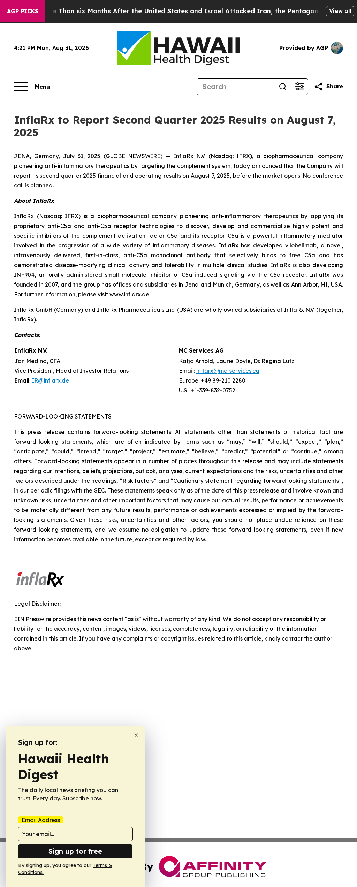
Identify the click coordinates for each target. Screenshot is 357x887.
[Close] (136, 735)
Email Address (41, 819)
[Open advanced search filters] (299, 87)
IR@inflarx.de (50, 380)
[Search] (282, 87)
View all (340, 10)
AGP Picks (22, 11)
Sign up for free (75, 851)
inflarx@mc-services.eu (227, 370)
